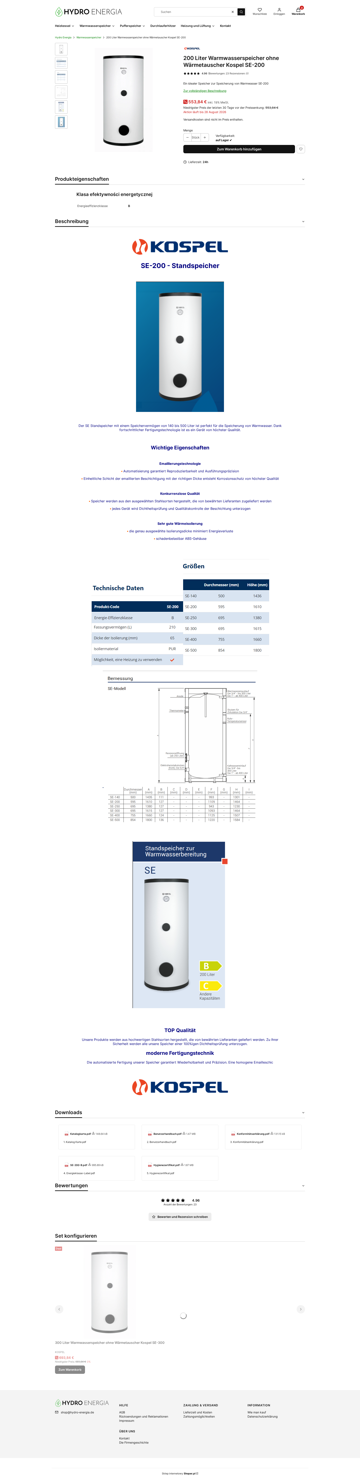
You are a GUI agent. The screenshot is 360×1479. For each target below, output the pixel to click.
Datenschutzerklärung (263, 1416)
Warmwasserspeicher (88, 37)
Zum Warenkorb (70, 1369)
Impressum (126, 1420)
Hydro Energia (63, 37)
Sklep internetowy (178, 1473)
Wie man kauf (257, 1412)
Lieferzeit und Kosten (197, 1412)
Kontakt (124, 1438)
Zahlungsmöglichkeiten (199, 1416)
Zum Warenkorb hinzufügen (239, 149)
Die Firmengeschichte (134, 1442)
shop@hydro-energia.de (77, 1412)
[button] (241, 11)
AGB (122, 1412)
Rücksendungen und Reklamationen (143, 1416)
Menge (188, 130)
